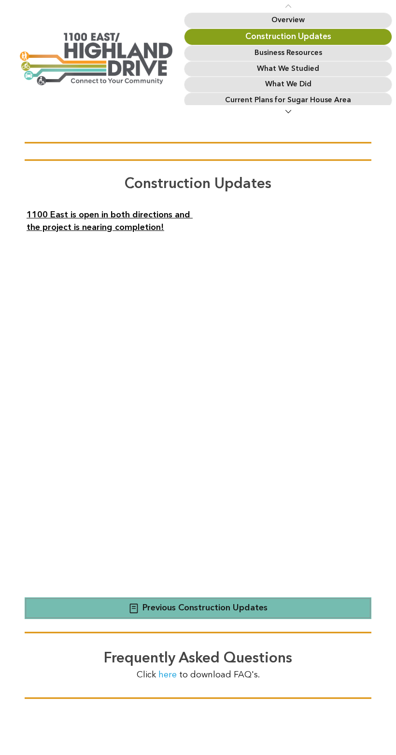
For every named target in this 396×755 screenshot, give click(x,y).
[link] (288, 20)
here (168, 674)
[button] (198, 608)
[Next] (288, 111)
